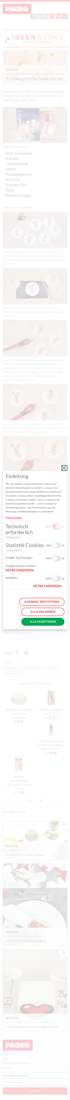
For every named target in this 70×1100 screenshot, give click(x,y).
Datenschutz (14, 517)
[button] (21, 570)
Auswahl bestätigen (41, 601)
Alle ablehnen (43, 611)
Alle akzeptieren (43, 621)
